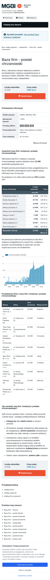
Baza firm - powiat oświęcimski (15, 529)
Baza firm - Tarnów (11, 510)
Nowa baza (8, 18)
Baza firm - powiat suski (13, 539)
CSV (21, 125)
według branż (9, 490)
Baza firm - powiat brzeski (13, 536)
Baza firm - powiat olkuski (13, 513)
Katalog (20, 18)
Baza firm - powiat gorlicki (13, 526)
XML (31, 125)
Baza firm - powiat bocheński (14, 520)
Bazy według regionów (9, 47)
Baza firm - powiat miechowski (15, 532)
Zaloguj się (32, 18)
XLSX (26, 125)
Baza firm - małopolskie (12, 523)
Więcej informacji (40, 143)
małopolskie (23, 47)
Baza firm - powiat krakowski (14, 516)
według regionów (10, 493)
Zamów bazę (26, 96)
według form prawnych (12, 496)
